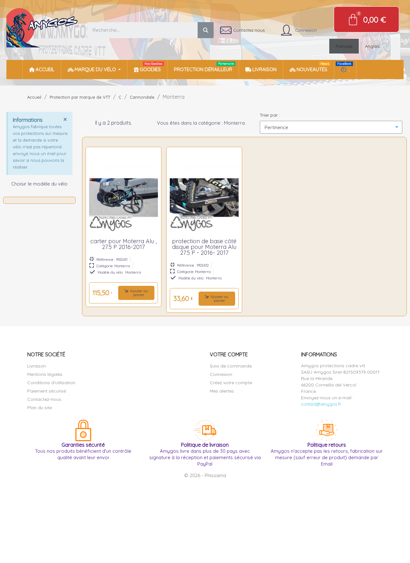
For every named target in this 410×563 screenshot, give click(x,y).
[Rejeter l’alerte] (65, 119)
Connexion (221, 374)
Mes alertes (222, 391)
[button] (136, 293)
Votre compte (229, 354)
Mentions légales (44, 374)
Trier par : (270, 115)
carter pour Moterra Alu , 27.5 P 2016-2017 (123, 244)
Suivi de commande (231, 366)
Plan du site (39, 407)
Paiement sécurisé (46, 391)
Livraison (36, 366)
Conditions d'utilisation (51, 382)
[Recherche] (206, 30)
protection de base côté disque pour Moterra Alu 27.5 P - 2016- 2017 (204, 246)
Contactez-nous (44, 399)
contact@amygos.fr (321, 404)
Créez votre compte (231, 382)
